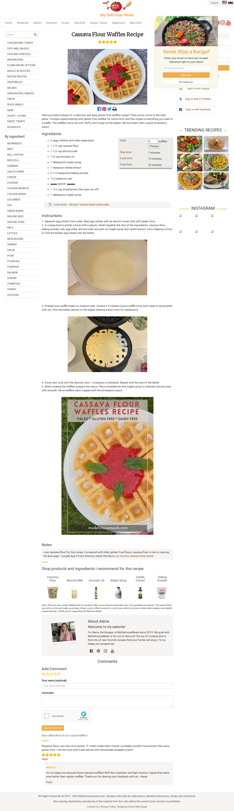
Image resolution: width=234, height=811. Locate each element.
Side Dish (79, 22)
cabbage (12, 165)
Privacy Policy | (109, 806)
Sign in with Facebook (198, 109)
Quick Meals (15, 104)
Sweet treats (16, 121)
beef (10, 149)
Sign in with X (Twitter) (198, 98)
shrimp (12, 278)
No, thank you (186, 82)
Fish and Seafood (18, 54)
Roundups (14, 127)
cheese (11, 177)
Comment (48, 692)
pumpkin (13, 266)
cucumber (13, 199)
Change (154, 146)
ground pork (16, 222)
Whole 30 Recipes (18, 70)
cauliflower (15, 171)
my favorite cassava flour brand (134, 556)
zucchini (13, 295)
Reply (45, 759)
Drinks (65, 22)
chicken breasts (18, 188)
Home (8, 22)
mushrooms (15, 238)
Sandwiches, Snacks (20, 93)
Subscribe (186, 75)
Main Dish (135, 22)
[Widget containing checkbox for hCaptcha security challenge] (66, 716)
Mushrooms (15, 59)
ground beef (15, 216)
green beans (15, 210)
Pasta (11, 98)
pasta (11, 250)
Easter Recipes (17, 76)
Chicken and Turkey (20, 42)
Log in (214, 2)
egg (9, 205)
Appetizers (118, 22)
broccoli (13, 160)
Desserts (51, 22)
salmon (12, 272)
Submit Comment (53, 728)
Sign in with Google (198, 88)
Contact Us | (94, 806)
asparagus (14, 143)
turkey (11, 289)
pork (10, 255)
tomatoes (13, 283)
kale (10, 227)
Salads (37, 22)
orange (12, 244)
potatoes (13, 261)
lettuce (12, 233)
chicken (12, 182)
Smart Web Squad (137, 806)
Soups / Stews (98, 22)
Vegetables (14, 82)
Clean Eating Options (21, 65)
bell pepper (15, 154)
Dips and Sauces (18, 48)
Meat (10, 110)
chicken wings (16, 194)
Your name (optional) (54, 680)
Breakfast (22, 22)
